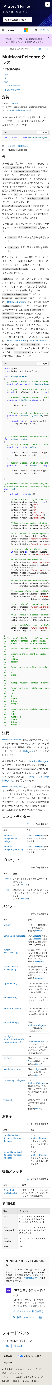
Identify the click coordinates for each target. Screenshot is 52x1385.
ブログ (37, 1369)
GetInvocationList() (12, 1008)
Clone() (6, 924)
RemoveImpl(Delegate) (14, 1080)
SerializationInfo (36, 1041)
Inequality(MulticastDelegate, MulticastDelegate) (12, 1155)
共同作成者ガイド (32, 1277)
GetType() (7, 1058)
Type (30, 1061)
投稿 (4, 1373)
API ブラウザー (24, 48)
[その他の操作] (47, 49)
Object (11, 145)
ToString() (7, 1100)
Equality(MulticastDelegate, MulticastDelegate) (12, 1138)
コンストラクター (12, 85)
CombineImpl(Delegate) (14, 936)
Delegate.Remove (16, 340)
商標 (15, 1381)
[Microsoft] (26, 30)
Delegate (23, 145)
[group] (26, 138)
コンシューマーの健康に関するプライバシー (21, 1377)
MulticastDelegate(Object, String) (11, 838)
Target (6, 889)
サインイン (45, 30)
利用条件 (6, 1381)
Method (7, 878)
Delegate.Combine (16, 301)
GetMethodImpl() (11, 1022)
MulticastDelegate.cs (19, 110)
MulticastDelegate (11, 739)
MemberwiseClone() (12, 1069)
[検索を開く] (36, 30)
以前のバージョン (23, 1369)
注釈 (6, 81)
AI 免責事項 (7, 1369)
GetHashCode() (10, 997)
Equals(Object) (10, 983)
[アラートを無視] (47, 4)
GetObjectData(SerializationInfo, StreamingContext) (13, 1039)
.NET (12, 48)
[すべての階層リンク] (4, 49)
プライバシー (15, 1373)
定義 (6, 74)
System (15, 103)
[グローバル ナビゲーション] (3, 30)
